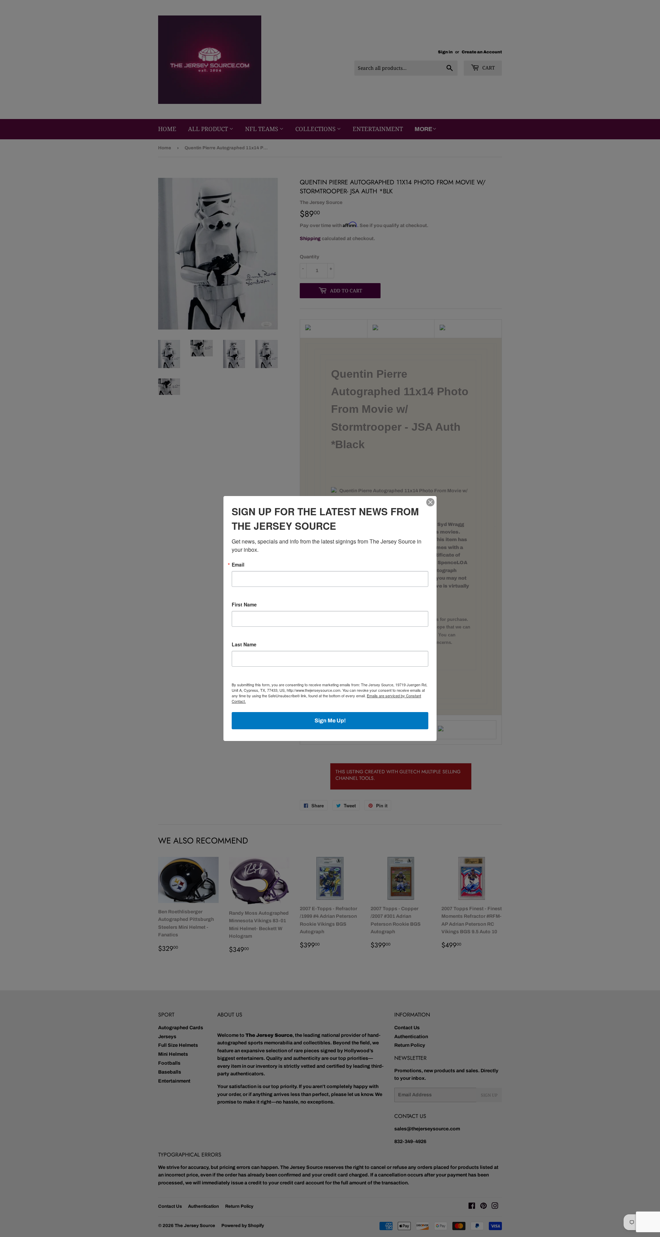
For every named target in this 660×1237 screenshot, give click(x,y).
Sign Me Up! (330, 720)
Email (238, 564)
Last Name (244, 644)
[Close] (430, 502)
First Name (244, 604)
